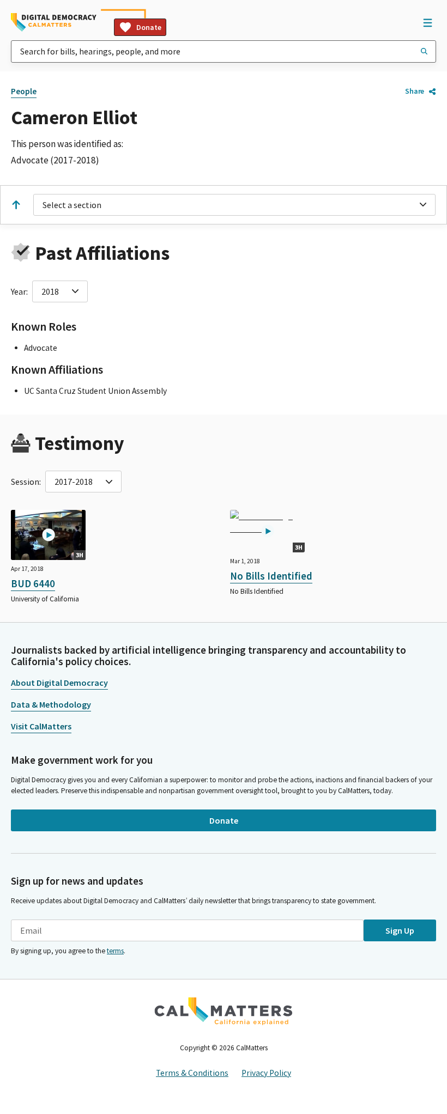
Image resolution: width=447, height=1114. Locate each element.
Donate (148, 27)
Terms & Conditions (192, 1073)
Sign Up (399, 930)
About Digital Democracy (59, 682)
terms (115, 950)
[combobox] (223, 51)
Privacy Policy (266, 1073)
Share (414, 91)
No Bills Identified (271, 575)
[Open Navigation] (427, 22)
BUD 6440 (33, 583)
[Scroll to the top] (15, 205)
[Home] (53, 22)
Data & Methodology (51, 704)
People (24, 91)
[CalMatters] (223, 1011)
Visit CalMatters (41, 726)
